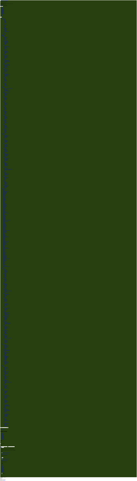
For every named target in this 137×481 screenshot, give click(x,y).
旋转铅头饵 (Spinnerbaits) (6, 316)
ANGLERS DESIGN (7, 60)
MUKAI (4, 229)
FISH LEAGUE (5, 206)
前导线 (4, 124)
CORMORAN (6, 333)
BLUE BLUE (6, 270)
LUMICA (6, 150)
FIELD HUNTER (5, 204)
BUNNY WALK (6, 401)
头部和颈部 (4, 408)
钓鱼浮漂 (4, 157)
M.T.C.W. (4, 223)
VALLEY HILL (5, 260)
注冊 (2, 15)
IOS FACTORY (5, 215)
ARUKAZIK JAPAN (7, 173)
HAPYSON (6, 136)
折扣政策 (3, 437)
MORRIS (4, 228)
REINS (4, 238)
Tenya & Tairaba (5, 330)
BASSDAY (6, 298)
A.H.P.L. (6, 340)
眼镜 (3, 399)
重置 (0, 447)
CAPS (5, 107)
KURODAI (6, 353)
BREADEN (6, 98)
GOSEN (6, 95)
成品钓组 (4, 176)
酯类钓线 (4, 92)
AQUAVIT (6, 279)
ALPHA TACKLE (7, 362)
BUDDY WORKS (7, 65)
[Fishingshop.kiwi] (2, 0)
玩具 (5, 34)
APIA (5, 47)
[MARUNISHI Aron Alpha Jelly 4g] (6, 452)
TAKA (4, 250)
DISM (4, 201)
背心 (3, 422)
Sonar (5, 27)
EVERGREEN (6, 70)
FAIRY (5, 276)
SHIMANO (4, 243)
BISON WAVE (6, 51)
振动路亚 (4, 334)
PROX (5, 354)
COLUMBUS (4, 200)
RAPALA (6, 283)
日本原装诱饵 (6, 0)
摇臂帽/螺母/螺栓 (7, 356)
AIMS (5, 368)
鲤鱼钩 (5, 162)
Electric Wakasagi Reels (7, 350)
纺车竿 (4, 384)
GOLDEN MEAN (5, 211)
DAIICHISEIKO (6, 42)
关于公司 (3, 7)
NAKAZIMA (6, 151)
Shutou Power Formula (7, 266)
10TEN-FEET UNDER (7, 312)
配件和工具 (3, 18)
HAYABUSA (6, 90)
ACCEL (5, 181)
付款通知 (3, 10)
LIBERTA (4, 220)
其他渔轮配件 (6, 357)
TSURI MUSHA (5, 256)
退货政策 (3, 438)
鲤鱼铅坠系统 (6, 163)
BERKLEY (6, 97)
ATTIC (5, 269)
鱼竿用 (4, 73)
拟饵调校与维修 (5, 284)
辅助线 (4, 87)
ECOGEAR (4, 202)
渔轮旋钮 (6, 359)
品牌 (2, 434)
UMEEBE (4, 259)
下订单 (4, 480)
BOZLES (6, 127)
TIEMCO (4, 253)
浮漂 (3, 134)
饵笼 (3, 143)
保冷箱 (4, 54)
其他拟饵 (4, 293)
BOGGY (6, 183)
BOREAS (6, 301)
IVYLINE (4, 216)
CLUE (5, 281)
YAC (3, 262)
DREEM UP (6, 43)
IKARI (4, 214)
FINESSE (6, 80)
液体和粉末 (3, 188)
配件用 (4, 59)
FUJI (5, 383)
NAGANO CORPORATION (6, 230)
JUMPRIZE (4, 217)
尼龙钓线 (4, 110)
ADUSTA (6, 172)
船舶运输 (3, 11)
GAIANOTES (4, 209)
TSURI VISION (5, 257)
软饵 (3, 307)
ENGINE (4, 203)
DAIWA (5, 56)
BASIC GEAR (6, 39)
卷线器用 (4, 68)
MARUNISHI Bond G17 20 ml (5, 460)
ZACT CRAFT (5, 265)
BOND (4, 195)
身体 (3, 394)
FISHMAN (4, 207)
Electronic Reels (5, 349)
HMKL (4, 213)
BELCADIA (4, 193)
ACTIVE (6, 153)
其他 (5, 33)
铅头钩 (4, 171)
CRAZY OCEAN (7, 177)
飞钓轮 (4, 351)
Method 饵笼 (6, 165)
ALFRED (6, 322)
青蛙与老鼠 (4, 278)
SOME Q (4, 246)
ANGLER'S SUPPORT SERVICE (9, 88)
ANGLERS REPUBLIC (7, 61)
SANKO (4, 240)
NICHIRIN (6, 118)
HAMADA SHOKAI (7, 352)
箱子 (3, 45)
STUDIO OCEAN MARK (6, 248)
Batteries (6, 25)
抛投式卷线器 (5, 344)
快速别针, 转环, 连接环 (6, 185)
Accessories (4, 19)
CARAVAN (4, 198)
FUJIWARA (6, 132)
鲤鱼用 (4, 101)
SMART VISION (5, 244)
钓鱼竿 (2, 365)
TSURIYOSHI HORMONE (6, 258)
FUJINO (6, 109)
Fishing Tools (4, 28)
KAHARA (4, 218)
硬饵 (3, 339)
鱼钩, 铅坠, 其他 (4, 133)
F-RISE (5, 296)
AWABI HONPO (5, 192)
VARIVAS (4, 261)
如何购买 (3, 8)
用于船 (5, 21)
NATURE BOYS (5, 232)
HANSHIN (4, 212)
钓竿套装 (4, 375)
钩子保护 (4, 77)
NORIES (4, 235)
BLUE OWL (6, 397)
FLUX (4, 208)
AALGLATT (6, 303)
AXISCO (6, 48)
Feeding (5, 29)
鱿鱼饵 (4, 325)
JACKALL (6, 272)
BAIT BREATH (6, 174)
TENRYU (4, 252)
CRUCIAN (6, 93)
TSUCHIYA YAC (5, 255)
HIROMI (6, 149)
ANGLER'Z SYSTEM (7, 323)
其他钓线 (4, 115)
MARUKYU (4, 224)
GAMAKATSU (6, 57)
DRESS (5, 44)
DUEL (5, 123)
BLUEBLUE (6, 300)
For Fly (5, 30)
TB (3, 251)
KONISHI (4, 219)
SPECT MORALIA (5, 247)
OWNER (6, 142)
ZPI (3, 267)
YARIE (4, 263)
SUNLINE (4, 249)
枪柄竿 (4, 366)
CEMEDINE (4, 199)
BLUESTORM (6, 415)
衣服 (2, 389)
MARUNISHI (4, 225)
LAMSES (6, 419)
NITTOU (4, 234)
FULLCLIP (6, 66)
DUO (5, 179)
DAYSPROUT (6, 122)
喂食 (5, 20)
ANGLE (6, 38)
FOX (5, 71)
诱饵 (2, 268)
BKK (5, 396)
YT (3, 264)
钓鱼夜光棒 (4, 148)
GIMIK (4, 210)
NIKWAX (4, 233)
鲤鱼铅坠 (6, 164)
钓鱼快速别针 (6, 186)
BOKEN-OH (6, 400)
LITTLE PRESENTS (5, 221)
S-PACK (4, 239)
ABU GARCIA (6, 41)
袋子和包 (4, 36)
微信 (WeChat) (3, 13)
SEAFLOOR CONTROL (6, 241)
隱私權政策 (3, 435)
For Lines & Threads (7, 31)
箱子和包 (3, 35)
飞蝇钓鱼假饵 (5, 273)
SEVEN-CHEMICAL (5, 242)
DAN (5, 100)
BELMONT (6, 62)
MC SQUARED (5, 226)
